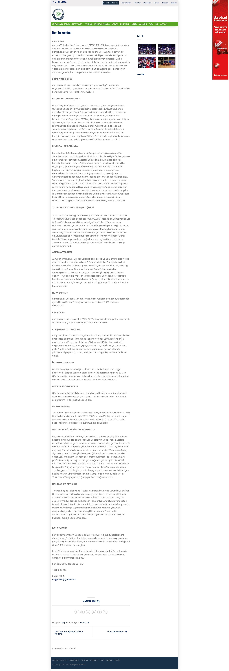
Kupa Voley (77, 24)
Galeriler (147, 3)
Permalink (84, 622)
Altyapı (163, 24)
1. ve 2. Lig (88, 24)
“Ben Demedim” (115, 631)
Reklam (165, 3)
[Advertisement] (121, 14)
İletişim (174, 3)
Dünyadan (124, 24)
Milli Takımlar (101, 24)
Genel (134, 24)
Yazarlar (137, 3)
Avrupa (115, 24)
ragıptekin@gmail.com (64, 579)
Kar (156, 24)
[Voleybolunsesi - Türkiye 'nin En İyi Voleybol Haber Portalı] (58, 13)
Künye (156, 3)
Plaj (151, 24)
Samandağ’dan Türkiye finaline (69, 632)
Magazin (143, 24)
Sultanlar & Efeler (61, 24)
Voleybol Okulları (110, 3)
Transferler (126, 3)
